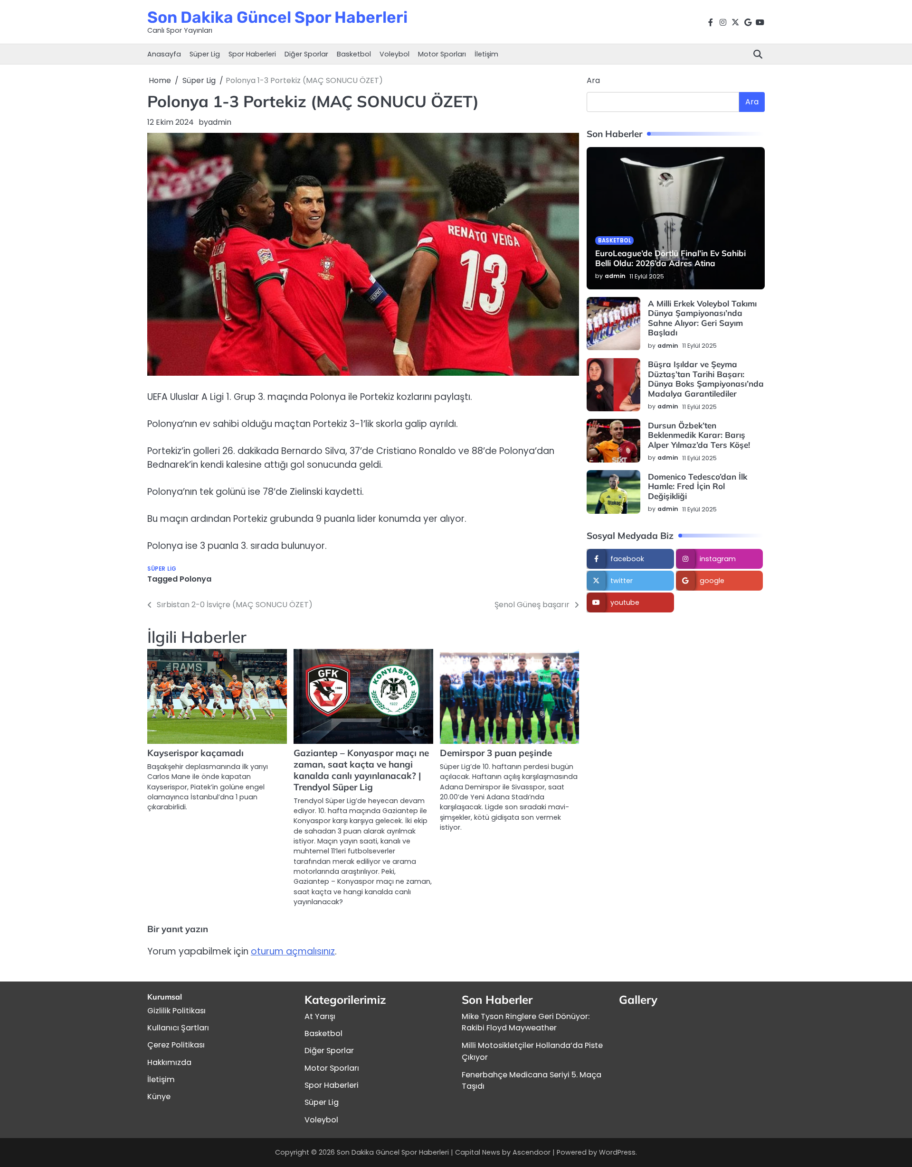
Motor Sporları (442, 54)
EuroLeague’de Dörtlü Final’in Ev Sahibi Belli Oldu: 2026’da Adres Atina (670, 258)
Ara (593, 80)
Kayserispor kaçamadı (195, 753)
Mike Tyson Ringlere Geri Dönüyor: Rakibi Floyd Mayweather (525, 1022)
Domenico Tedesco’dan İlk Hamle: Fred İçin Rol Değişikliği (697, 486)
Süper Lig (205, 54)
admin (219, 122)
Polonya (195, 579)
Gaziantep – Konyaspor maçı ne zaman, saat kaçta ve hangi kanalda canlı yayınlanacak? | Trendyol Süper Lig (361, 770)
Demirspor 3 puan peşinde (496, 753)
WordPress (617, 1152)
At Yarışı (319, 1016)
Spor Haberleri (252, 54)
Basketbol (354, 54)
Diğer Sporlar (306, 54)
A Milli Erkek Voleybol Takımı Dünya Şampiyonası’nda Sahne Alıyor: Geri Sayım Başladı (702, 317)
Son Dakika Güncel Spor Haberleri (277, 17)
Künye (159, 1096)
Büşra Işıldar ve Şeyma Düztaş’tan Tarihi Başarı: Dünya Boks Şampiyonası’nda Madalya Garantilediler (706, 379)
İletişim (486, 54)
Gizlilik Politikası (176, 1010)
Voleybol (394, 54)
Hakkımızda (169, 1062)
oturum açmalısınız (293, 951)
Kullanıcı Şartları (178, 1027)
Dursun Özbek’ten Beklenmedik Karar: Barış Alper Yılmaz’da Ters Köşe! (699, 435)
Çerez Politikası (176, 1044)
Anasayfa (164, 54)
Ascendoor (532, 1152)
